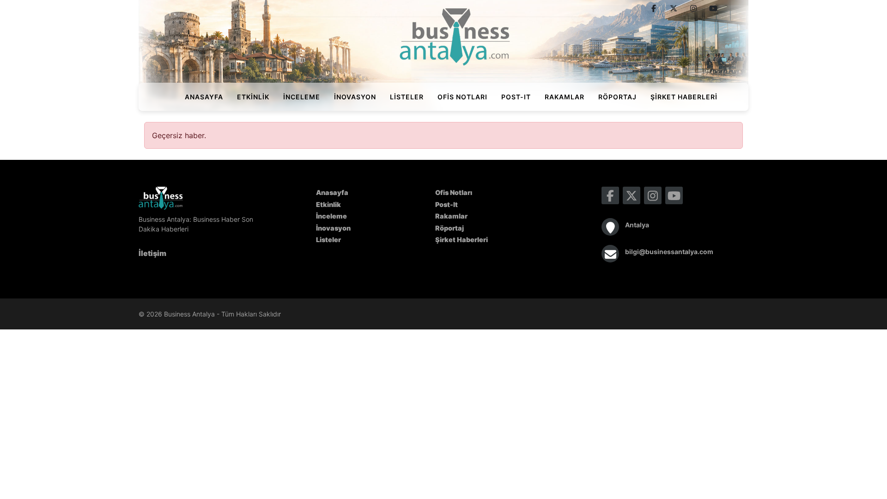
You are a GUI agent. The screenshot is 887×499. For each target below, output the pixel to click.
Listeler (407, 97)
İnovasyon (355, 97)
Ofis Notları (462, 97)
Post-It (516, 97)
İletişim (152, 253)
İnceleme (301, 97)
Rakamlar (564, 97)
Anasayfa (204, 97)
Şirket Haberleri (683, 97)
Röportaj (617, 97)
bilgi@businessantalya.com (669, 252)
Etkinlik (253, 97)
